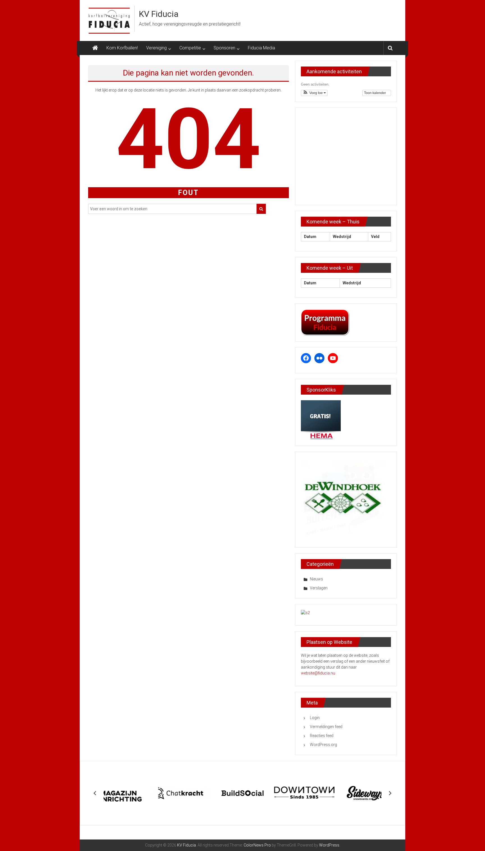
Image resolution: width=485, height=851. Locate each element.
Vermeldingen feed (326, 726)
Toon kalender (375, 93)
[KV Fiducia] (95, 48)
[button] (314, 93)
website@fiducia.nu (318, 673)
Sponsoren (224, 48)
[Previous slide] (95, 793)
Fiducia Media (261, 48)
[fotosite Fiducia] (305, 612)
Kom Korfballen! (122, 48)
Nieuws (316, 579)
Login (315, 717)
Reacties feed (321, 735)
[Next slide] (390, 793)
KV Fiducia (159, 14)
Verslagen (319, 588)
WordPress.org (323, 744)
